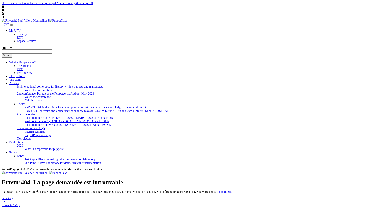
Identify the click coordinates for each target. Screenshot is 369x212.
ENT (20, 37)
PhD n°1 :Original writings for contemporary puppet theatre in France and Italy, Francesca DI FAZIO (86, 107)
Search (7, 55)
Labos (20, 156)
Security (22, 34)
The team (15, 79)
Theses (21, 104)
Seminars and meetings (31, 128)
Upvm (5, 24)
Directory (7, 198)
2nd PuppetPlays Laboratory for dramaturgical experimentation (63, 162)
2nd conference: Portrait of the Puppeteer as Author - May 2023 (55, 93)
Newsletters (24, 138)
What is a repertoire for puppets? (44, 149)
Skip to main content (14, 3)
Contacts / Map (11, 205)
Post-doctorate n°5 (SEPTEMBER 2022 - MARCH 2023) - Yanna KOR (69, 117)
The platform (17, 76)
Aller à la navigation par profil (74, 3)
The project (24, 65)
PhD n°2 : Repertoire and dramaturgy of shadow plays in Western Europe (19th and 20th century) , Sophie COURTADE (98, 110)
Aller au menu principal (41, 3)
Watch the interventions (39, 90)
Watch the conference (38, 97)
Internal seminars (35, 131)
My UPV (15, 30)
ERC (20, 69)
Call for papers (33, 100)
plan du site (225, 191)
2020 (20, 145)
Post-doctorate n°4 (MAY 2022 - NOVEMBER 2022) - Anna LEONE (68, 124)
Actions (14, 83)
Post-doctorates (26, 114)
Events (13, 152)
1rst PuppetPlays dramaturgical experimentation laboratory (60, 159)
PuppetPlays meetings (38, 135)
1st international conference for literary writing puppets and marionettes (60, 86)
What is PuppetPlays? (22, 62)
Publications (16, 142)
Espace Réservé (26, 41)
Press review (24, 72)
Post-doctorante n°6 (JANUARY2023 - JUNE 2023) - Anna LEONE (67, 121)
